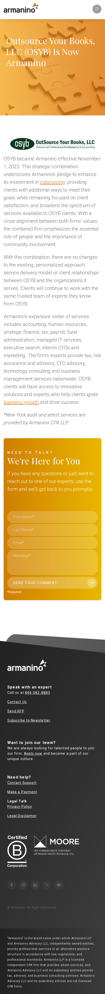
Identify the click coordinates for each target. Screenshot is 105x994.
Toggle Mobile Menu (97, 9)
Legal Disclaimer (22, 816)
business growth (21, 402)
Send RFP (15, 711)
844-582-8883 (37, 693)
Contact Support (22, 783)
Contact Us (17, 702)
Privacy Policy (19, 806)
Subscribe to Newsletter (28, 720)
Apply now (33, 753)
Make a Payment (22, 792)
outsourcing (52, 182)
